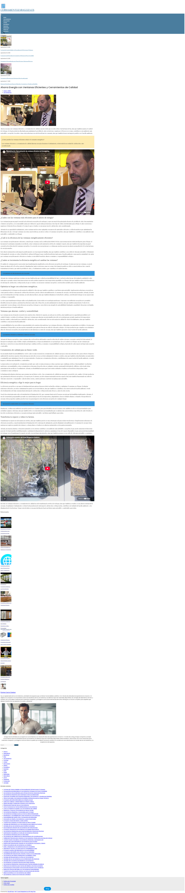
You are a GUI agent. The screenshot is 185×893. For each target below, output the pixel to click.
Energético (6, 24)
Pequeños (6, 779)
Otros (5, 777)
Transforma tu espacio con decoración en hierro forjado (19, 822)
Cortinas (5, 760)
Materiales (6, 27)
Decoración (6, 21)
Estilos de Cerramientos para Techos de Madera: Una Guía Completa (23, 866)
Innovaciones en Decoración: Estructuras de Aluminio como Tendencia (23, 867)
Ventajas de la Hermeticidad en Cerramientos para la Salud (20, 841)
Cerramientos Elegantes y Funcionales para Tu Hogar (18, 812)
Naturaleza (6, 776)
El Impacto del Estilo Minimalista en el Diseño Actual (18, 800)
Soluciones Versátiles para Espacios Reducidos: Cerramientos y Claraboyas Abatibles (19, 84)
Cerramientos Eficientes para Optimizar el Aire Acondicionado (14, 78)
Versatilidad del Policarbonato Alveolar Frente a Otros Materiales (22, 854)
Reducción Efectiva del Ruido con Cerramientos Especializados (21, 869)
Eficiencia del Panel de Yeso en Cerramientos (16, 805)
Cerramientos (7, 19)
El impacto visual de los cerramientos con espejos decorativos (21, 829)
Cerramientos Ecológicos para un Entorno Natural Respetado (20, 814)
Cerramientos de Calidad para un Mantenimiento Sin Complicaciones (23, 836)
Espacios (5, 26)
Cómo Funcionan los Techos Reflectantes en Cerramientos (20, 807)
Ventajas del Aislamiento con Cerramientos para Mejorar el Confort (22, 824)
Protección (6, 781)
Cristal (5, 22)
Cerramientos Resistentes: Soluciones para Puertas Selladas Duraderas (23, 864)
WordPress (11, 891)
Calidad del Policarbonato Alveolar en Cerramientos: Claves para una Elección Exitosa (27, 838)
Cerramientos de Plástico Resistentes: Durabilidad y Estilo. (19, 855)
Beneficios (6, 755)
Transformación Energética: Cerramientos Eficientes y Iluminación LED (23, 840)
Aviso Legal (6, 883)
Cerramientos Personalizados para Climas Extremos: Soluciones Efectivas (17, 61)
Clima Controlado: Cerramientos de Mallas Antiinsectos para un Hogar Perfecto (26, 798)
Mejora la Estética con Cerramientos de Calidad (17, 873)
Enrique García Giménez (8, 692)
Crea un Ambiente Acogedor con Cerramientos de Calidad (20, 808)
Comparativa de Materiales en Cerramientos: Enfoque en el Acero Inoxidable (17, 55)
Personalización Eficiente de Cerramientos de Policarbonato (20, 827)
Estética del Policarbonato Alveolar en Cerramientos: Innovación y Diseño (24, 843)
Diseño (5, 765)
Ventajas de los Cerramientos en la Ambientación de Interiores (21, 859)
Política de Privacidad (9, 881)
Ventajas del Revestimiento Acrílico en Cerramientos (18, 857)
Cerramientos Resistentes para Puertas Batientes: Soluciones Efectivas (23, 831)
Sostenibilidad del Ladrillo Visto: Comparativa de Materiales (20, 817)
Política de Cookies (8, 885)
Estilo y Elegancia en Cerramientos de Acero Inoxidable (19, 847)
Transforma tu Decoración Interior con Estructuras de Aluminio (21, 871)
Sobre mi (5, 29)
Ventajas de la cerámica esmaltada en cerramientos (18, 860)
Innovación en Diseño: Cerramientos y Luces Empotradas (19, 819)
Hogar (5, 772)
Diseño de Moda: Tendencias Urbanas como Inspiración (19, 803)
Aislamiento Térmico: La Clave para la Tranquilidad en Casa (20, 848)
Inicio (4, 17)
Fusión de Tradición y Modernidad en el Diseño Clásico (18, 801)
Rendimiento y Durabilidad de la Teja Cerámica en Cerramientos (21, 815)
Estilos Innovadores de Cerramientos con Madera (17, 845)
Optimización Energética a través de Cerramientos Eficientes (20, 833)
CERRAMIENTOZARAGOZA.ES (17, 9)
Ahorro (5, 751)
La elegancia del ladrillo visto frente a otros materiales (18, 852)
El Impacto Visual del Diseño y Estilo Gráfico (15, 821)
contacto (5, 31)
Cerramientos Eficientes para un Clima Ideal (15, 834)
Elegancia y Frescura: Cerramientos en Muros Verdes (18, 810)
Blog (47, 889)
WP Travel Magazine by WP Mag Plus (25, 891)
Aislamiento (6, 753)
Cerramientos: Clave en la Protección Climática (16, 874)
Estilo (4, 771)
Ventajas (5, 783)
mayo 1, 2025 (7, 91)
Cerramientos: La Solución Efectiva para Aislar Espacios (19, 862)
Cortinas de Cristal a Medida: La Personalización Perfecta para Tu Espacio (17, 50)
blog (4, 757)
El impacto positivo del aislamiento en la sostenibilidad (18, 850)
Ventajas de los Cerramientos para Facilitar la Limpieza (19, 826)
